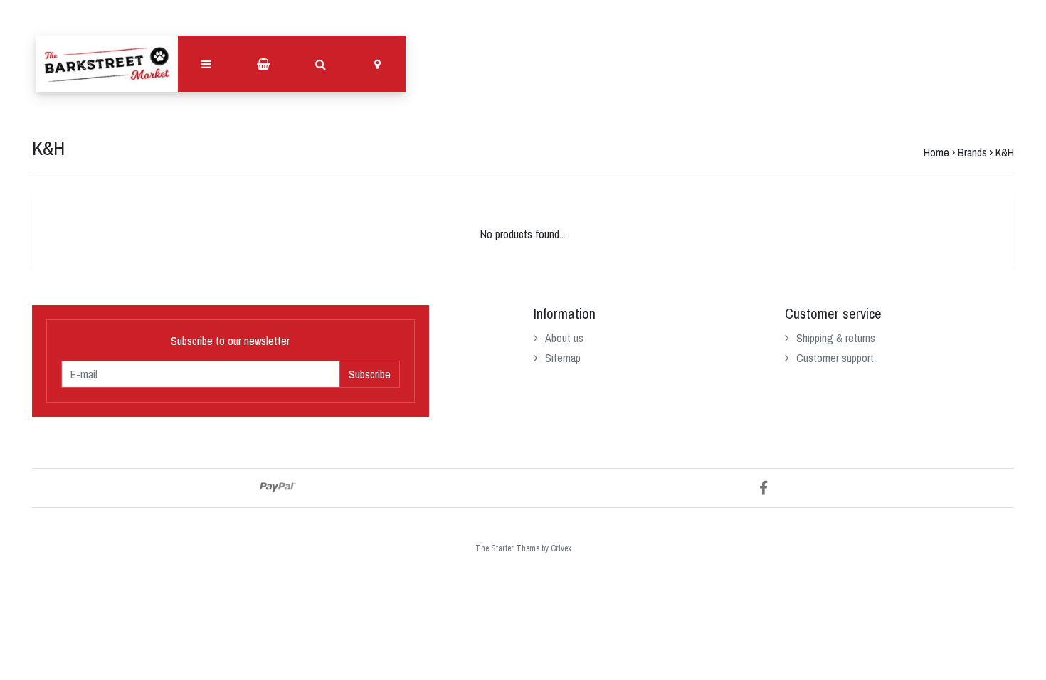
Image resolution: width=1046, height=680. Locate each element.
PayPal (278, 487)
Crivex (561, 548)
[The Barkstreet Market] (107, 64)
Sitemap (563, 358)
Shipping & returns (835, 338)
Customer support (835, 358)
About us (564, 338)
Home (936, 152)
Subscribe (370, 374)
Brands (972, 152)
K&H (1004, 152)
